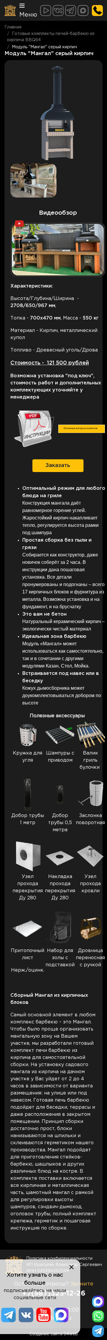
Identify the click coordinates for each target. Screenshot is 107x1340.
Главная (12, 27)
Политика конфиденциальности (59, 1258)
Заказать (58, 465)
